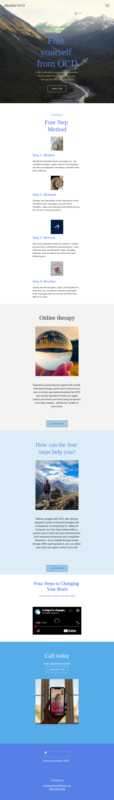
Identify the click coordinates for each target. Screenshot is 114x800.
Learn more (57, 424)
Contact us (57, 669)
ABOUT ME (57, 89)
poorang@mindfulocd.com (57, 785)
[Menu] (107, 5)
